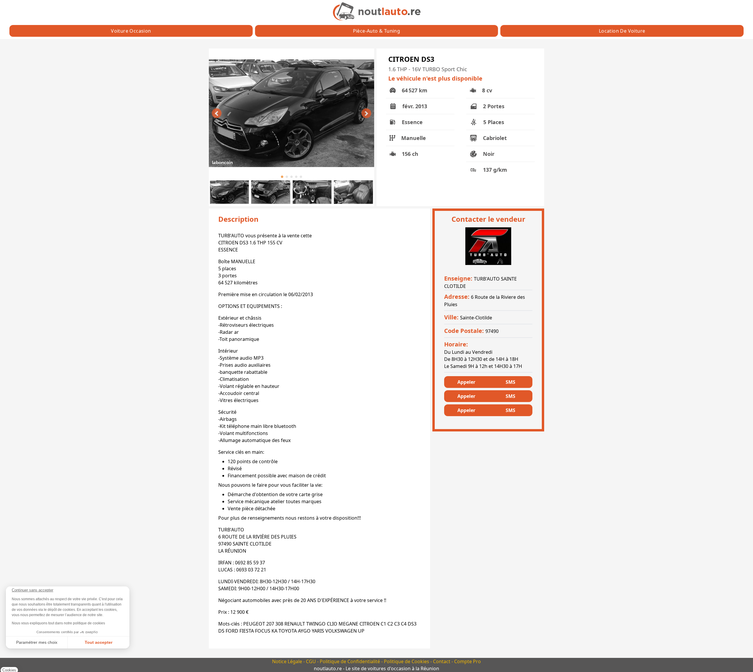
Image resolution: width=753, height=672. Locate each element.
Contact (442, 661)
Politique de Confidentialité (350, 661)
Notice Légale (287, 661)
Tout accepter (98, 642)
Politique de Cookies (407, 661)
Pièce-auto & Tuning (376, 31)
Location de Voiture (622, 31)
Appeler (466, 382)
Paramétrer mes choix (36, 642)
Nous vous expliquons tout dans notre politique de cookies (58, 623)
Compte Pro (467, 661)
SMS (510, 382)
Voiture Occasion (131, 31)
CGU (311, 661)
